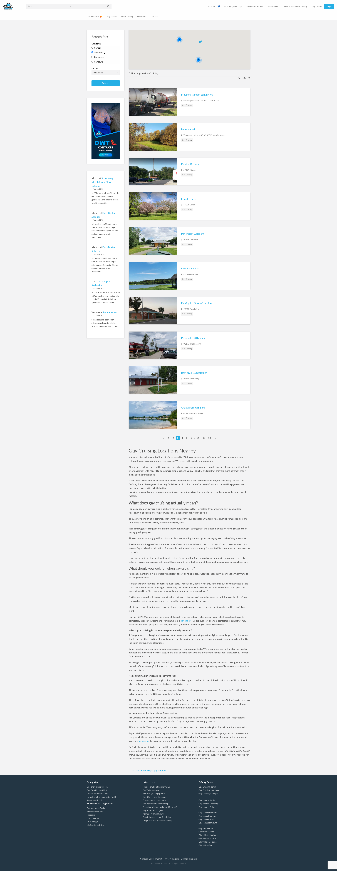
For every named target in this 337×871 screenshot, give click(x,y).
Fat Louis (91, 814)
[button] (200, 42)
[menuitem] (213, 6)
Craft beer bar (93, 818)
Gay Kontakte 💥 (94, 16)
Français (193, 858)
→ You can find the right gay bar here (147, 770)
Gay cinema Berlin (207, 800)
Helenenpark (188, 129)
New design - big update (154, 793)
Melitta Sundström (95, 825)
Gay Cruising (127, 16)
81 (198, 438)
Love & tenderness (254, 6)
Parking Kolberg (190, 164)
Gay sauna (141, 16)
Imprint (158, 858)
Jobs (151, 858)
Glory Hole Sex (205, 845)
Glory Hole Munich (207, 838)
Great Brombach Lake (193, 407)
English (175, 858)
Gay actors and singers (153, 810)
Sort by (94, 68)
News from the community (295, 6)
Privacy (167, 858)
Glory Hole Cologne (208, 841)
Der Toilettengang (151, 790)
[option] (325, 869)
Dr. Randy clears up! (233, 6)
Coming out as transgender (155, 800)
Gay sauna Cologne (207, 816)
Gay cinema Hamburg (208, 803)
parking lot (185, 620)
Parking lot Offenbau (193, 337)
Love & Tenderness (95, 793)
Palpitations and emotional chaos (157, 817)
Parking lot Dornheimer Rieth (197, 303)
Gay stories (317, 6)
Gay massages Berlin (96, 808)
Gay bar (154, 16)
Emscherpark (188, 198)
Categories (96, 44)
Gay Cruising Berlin (207, 786)
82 (204, 438)
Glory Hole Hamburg (208, 835)
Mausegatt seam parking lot (197, 94)
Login (328, 6)
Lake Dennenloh (190, 268)
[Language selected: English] (326, 868)
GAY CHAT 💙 (213, 6)
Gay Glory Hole (206, 828)
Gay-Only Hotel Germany (154, 797)
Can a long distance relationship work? (160, 807)
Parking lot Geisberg (192, 233)
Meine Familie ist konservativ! (156, 786)
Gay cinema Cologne (208, 807)
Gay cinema (112, 16)
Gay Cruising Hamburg (209, 790)
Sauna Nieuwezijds (95, 811)
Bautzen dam (110, 312)
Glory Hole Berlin (206, 831)
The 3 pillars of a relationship (155, 803)
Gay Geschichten (94, 790)
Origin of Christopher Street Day (157, 820)
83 (209, 438)
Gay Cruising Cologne (208, 793)
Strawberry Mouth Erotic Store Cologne (102, 182)
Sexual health (273, 6)
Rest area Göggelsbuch (194, 372)
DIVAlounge (92, 821)
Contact (144, 858)
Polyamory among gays (153, 813)
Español (184, 858)
